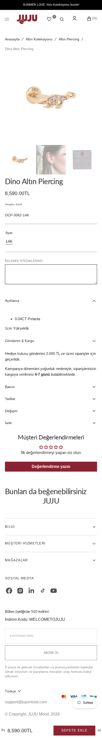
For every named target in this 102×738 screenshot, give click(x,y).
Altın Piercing (69, 39)
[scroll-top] (90, 726)
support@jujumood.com (26, 702)
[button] (62, 19)
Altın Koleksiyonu (39, 39)
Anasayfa (12, 39)
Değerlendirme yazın (51, 466)
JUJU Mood (38, 714)
